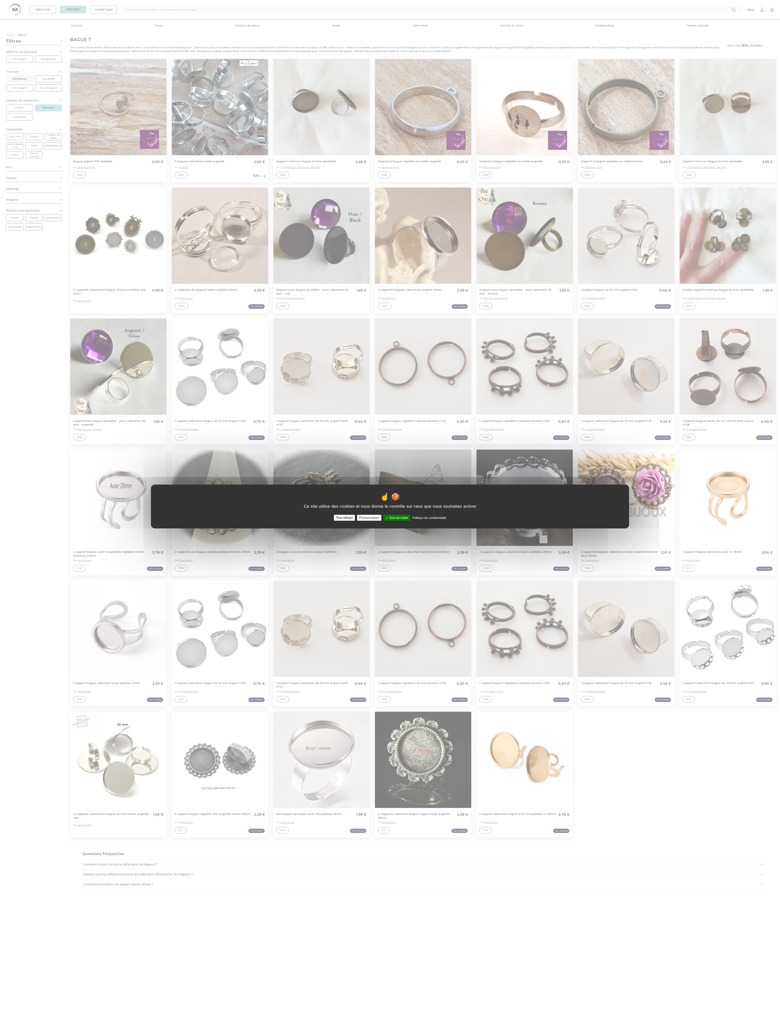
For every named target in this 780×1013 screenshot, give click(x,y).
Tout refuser (344, 517)
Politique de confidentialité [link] (429, 517)
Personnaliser (369, 517)
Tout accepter (398, 517)
